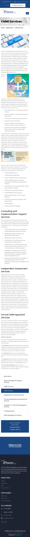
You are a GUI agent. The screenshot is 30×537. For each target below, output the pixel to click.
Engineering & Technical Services (14, 395)
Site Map (9, 533)
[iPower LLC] (9, 11)
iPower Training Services (15, 242)
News (2, 485)
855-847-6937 (8, 2)
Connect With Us (17, 5)
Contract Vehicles (5, 500)
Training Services (9, 411)
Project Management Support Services (13, 381)
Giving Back (4, 483)
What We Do (9, 28)
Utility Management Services (13, 415)
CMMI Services (8, 391)
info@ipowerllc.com (21, 2)
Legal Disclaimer (18, 533)
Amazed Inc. (18, 535)
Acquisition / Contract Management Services (15, 406)
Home (2, 28)
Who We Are (4, 496)
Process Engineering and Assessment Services (15, 400)
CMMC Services (9, 386)
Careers (3, 481)
